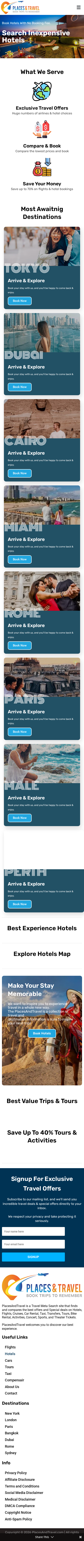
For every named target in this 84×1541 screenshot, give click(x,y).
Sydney (10, 1453)
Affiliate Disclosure (20, 1479)
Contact (11, 1393)
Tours (9, 1367)
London (11, 1420)
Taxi (8, 1374)
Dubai (9, 1440)
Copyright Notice (18, 1512)
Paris (9, 1426)
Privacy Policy (16, 1473)
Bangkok (11, 1433)
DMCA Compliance (20, 1506)
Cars (8, 1360)
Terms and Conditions (22, 1486)
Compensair (14, 1380)
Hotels (10, 1354)
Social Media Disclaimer (24, 1493)
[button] (78, 7)
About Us (12, 1387)
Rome (9, 1446)
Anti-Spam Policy (18, 1519)
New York (12, 1413)
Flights (10, 1347)
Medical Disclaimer (20, 1499)
